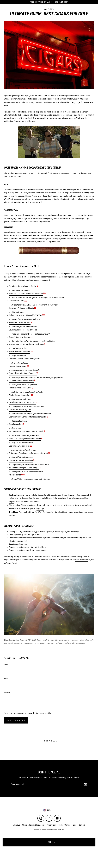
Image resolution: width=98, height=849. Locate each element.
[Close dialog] (92, 398)
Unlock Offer (64, 435)
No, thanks (64, 448)
